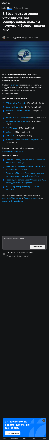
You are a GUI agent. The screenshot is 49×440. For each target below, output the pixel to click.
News (9, 8)
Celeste (9, 132)
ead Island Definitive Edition (18, 110)
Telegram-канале (31, 198)
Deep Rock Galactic (14, 107)
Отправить (37, 247)
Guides (25, 8)
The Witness (11, 128)
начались (14, 85)
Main (3, 8)
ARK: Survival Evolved (15, 103)
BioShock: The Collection (17, 117)
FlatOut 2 (10, 135)
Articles (17, 8)
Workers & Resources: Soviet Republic (22, 139)
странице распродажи (12, 151)
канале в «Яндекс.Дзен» (13, 201)
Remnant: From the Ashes (17, 121)
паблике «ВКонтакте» (11, 198)
